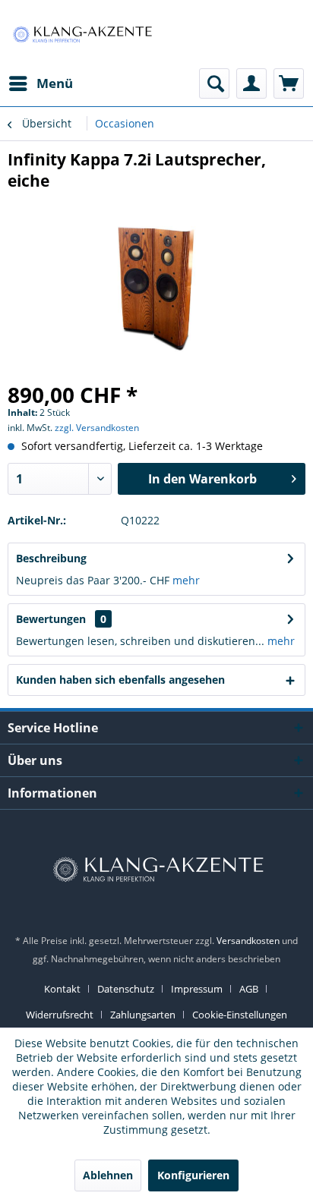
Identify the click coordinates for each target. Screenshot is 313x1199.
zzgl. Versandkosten (97, 427)
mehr (186, 580)
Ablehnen (108, 1175)
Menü (54, 83)
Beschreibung (51, 558)
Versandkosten (248, 940)
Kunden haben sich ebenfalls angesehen (120, 679)
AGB (248, 989)
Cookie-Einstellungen (239, 1014)
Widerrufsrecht (59, 1014)
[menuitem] (40, 83)
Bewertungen (51, 619)
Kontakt (62, 989)
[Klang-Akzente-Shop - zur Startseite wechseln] (82, 34)
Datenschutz (125, 989)
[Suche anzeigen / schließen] (214, 83)
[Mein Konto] (251, 83)
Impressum (197, 989)
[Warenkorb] (288, 83)
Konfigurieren (193, 1175)
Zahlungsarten (142, 1014)
